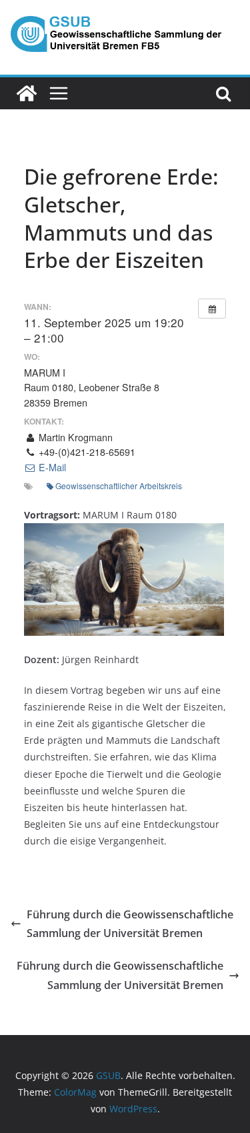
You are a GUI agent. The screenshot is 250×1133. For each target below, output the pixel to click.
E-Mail (51, 467)
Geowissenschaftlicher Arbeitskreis (118, 485)
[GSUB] (27, 93)
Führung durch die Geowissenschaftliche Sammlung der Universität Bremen (130, 924)
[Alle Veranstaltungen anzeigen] (212, 309)
